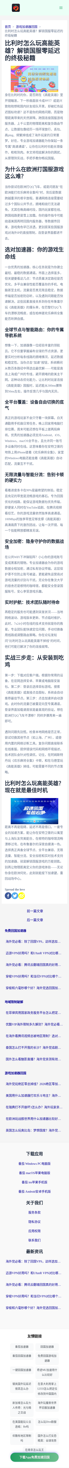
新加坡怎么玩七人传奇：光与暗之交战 (21, 1407)
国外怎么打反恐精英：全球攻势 (47, 1438)
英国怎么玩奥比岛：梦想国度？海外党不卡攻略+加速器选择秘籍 (34, 1130)
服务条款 (34, 1212)
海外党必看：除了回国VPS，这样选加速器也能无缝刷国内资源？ (34, 941)
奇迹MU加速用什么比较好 (47, 1372)
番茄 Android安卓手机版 (34, 1191)
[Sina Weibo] (21, 895)
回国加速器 (47, 1346)
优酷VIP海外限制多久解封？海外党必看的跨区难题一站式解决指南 (34, 1024)
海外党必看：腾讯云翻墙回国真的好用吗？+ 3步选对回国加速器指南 (34, 964)
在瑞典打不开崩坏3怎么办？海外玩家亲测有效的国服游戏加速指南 (34, 1107)
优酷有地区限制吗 (21, 1438)
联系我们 (34, 1240)
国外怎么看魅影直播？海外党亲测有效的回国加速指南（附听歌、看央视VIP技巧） (34, 1059)
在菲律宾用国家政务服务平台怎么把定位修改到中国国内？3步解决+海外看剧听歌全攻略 (34, 1012)
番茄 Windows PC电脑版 (34, 1163)
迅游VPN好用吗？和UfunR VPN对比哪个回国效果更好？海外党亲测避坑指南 (34, 953)
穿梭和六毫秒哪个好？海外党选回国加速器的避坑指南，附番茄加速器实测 (34, 988)
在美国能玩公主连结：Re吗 (21, 1424)
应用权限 (34, 1231)
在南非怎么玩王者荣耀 (34, 1452)
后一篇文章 (35, 920)
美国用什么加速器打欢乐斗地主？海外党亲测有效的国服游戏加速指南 (34, 1095)
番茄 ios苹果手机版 (34, 1182)
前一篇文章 (35, 911)
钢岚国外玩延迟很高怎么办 (21, 1386)
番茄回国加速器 (21, 1355)
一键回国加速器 (21, 1370)
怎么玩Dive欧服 (47, 1421)
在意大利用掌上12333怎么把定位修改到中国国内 (47, 1388)
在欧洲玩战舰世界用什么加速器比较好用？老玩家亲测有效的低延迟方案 (34, 1118)
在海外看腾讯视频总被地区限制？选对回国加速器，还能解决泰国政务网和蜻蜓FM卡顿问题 (34, 1036)
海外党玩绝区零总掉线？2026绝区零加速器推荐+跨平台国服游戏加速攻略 (34, 1084)
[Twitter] (15, 895)
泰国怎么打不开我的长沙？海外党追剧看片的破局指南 (34, 1047)
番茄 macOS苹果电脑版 (34, 1173)
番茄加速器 (22, 1346)
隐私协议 (34, 1221)
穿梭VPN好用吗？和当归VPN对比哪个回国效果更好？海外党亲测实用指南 (34, 976)
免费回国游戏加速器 (47, 1358)
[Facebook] (8, 895)
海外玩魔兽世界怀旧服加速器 (47, 1405)
